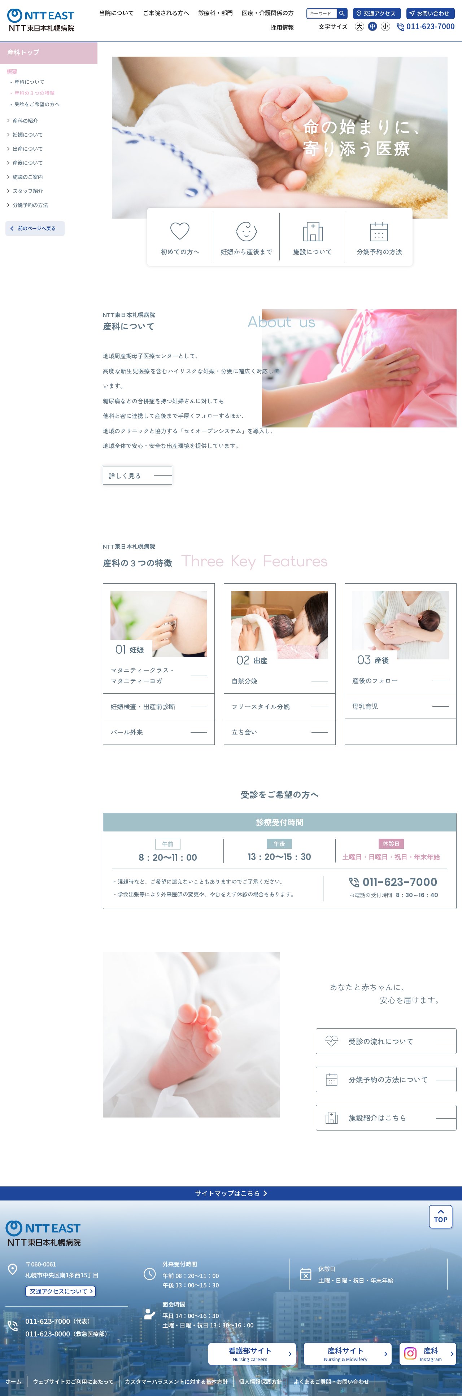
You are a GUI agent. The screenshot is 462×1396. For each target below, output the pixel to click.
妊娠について (28, 134)
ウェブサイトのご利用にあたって (73, 1381)
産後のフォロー (375, 680)
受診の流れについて (381, 1041)
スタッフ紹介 (28, 190)
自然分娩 (244, 680)
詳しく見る (125, 475)
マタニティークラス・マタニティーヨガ (142, 675)
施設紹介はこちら (377, 1117)
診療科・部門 (215, 12)
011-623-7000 (430, 26)
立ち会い (244, 732)
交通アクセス (379, 13)
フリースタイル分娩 (260, 706)
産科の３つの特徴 (34, 92)
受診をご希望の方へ (37, 104)
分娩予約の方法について (388, 1079)
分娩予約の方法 (30, 204)
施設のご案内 (28, 176)
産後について (28, 162)
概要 (11, 71)
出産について (28, 148)
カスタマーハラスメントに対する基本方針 (176, 1381)
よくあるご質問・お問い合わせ (331, 1381)
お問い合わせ (433, 13)
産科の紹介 (25, 120)
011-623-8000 (47, 1333)
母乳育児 (365, 706)
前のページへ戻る (37, 228)
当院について (116, 12)
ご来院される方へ (166, 12)
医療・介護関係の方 (268, 12)
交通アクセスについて (58, 1291)
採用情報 (282, 27)
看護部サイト (250, 1353)
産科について (29, 81)
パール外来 (126, 732)
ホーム (13, 1381)
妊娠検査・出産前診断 (142, 706)
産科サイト (345, 1353)
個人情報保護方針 (260, 1381)
